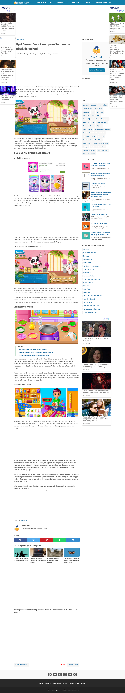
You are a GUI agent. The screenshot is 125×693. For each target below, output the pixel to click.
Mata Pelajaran (87, 119)
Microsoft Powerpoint (101, 119)
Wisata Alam (87, 143)
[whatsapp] (59, 540)
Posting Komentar (52, 54)
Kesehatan (98, 108)
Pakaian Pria (87, 259)
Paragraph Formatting (98, 183)
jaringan (85, 147)
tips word (86, 154)
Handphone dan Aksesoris (92, 266)
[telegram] (73, 540)
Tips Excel (101, 136)
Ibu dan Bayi (87, 302)
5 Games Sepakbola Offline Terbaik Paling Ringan (34, 355)
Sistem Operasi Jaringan (102, 129)
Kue (93, 112)
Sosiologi (86, 136)
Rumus (92, 126)
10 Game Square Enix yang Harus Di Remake (33, 349)
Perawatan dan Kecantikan (92, 296)
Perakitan (86, 122)
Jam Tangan (87, 289)
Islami (105, 105)
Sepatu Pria (87, 263)
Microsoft (41, 2)
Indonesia (24, 520)
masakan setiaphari (89, 150)
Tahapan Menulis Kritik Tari (99, 214)
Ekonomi (85, 105)
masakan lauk (100, 147)
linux (92, 147)
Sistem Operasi (87, 129)
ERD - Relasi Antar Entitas (99, 223)
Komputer (86, 112)
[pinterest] (46, 540)
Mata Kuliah (96, 115)
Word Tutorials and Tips (100, 143)
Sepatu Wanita (88, 282)
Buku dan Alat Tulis (89, 312)
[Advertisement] (62, 21)
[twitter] (33, 540)
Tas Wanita (87, 273)
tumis (93, 154)
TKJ (50, 2)
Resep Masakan (100, 2)
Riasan (85, 126)
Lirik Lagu (100, 112)
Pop (93, 122)
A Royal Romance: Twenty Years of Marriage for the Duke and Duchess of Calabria (101, 194)
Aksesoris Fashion (89, 253)
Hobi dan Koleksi (89, 299)
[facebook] (20, 540)
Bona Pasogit (96, 57)
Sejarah (99, 126)
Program (60, 2)
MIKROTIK (86, 115)
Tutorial (85, 140)
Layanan (87, 2)
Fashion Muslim (88, 269)
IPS (100, 105)
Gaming (93, 105)
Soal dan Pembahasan (90, 133)
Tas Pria (86, 286)
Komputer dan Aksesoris (91, 309)
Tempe (93, 136)
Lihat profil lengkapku (96, 70)
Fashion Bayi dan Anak (91, 306)
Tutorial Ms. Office (95, 140)
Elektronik (86, 256)
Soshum (102, 133)
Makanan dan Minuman (91, 279)
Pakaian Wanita (88, 276)
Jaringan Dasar (88, 108)
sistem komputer (103, 150)
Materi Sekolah (73, 2)
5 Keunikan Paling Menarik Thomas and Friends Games (36, 352)
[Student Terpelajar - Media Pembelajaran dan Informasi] (23, 2)
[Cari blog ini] (110, 2)
